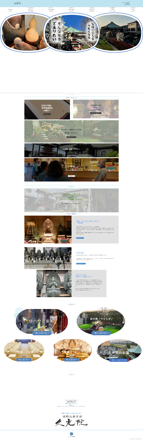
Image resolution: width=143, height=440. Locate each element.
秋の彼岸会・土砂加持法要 (71, 9)
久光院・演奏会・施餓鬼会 (51, 9)
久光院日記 (133, 9)
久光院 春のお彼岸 (10, 9)
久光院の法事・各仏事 (91, 9)
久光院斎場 (112, 9)
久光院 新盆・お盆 (30, 9)
